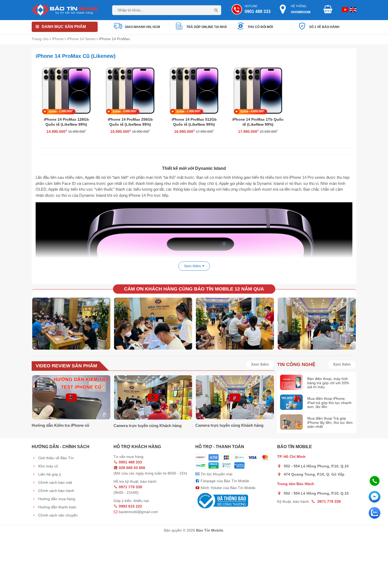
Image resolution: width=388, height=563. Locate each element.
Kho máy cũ (47, 466)
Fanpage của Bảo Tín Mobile (224, 481)
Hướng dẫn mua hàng (56, 499)
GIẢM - (61, 111)
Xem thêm (260, 364)
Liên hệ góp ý (49, 474)
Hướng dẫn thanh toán (56, 507)
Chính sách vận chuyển (57, 515)
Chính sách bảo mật (54, 482)
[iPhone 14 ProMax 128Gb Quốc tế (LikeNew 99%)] (66, 89)
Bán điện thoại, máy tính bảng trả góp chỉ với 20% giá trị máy (328, 383)
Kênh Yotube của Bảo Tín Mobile (227, 488)
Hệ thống (300, 9)
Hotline (258, 9)
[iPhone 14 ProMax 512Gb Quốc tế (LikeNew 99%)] (194, 89)
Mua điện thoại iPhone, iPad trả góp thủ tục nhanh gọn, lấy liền (329, 402)
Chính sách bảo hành (55, 491)
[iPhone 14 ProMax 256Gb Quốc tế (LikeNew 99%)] (130, 89)
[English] (344, 9)
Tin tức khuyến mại (216, 474)
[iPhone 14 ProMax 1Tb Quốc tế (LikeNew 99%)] (258, 89)
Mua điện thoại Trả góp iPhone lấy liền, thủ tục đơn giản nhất (330, 422)
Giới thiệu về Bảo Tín (55, 458)
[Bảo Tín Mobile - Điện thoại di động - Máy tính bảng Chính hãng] (65, 9)
